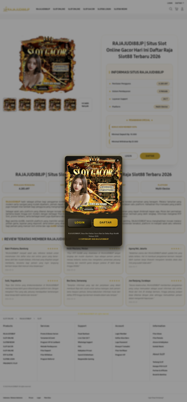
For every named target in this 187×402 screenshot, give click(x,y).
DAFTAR (106, 222)
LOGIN (80, 222)
